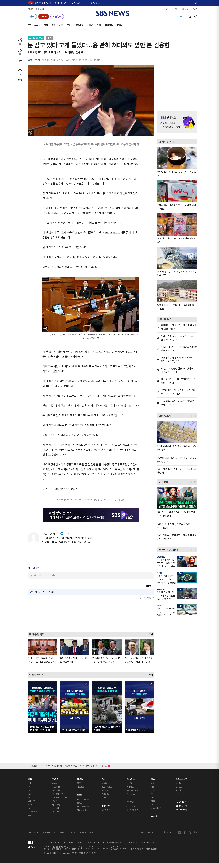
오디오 (79, 794)
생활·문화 (79, 25)
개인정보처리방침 (86, 832)
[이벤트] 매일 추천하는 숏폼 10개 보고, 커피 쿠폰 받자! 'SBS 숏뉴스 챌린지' (76, 765)
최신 (29, 783)
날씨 (152, 783)
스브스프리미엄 (181, 778)
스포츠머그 (130, 783)
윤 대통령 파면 (36, 37)
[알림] (196, 16)
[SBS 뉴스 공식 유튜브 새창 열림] (179, 832)
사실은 (104, 783)
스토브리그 (130, 794)
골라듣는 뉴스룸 (83, 799)
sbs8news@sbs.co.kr (115, 843)
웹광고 (62, 832)
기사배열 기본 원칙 (136, 849)
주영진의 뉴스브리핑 (59, 797)
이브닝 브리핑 (82, 787)
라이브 (153, 790)
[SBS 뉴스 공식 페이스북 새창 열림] (185, 832)
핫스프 (159, 606)
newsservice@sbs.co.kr (110, 847)
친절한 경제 (106, 790)
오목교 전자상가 (132, 810)
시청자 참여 (49, 832)
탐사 (103, 813)
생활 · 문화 (31, 801)
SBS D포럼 (180, 809)
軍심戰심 (80, 783)
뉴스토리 (55, 808)
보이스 (79, 803)
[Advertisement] (90, 615)
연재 (103, 778)
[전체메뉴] (29, 25)
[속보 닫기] (196, 3)
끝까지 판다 (106, 810)
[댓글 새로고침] (37, 568)
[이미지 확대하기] (31, 133)
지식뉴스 (179, 783)
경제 (53, 25)
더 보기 (149, 633)
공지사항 (154, 816)
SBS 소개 (33, 832)
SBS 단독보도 (107, 787)
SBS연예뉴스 (181, 801)
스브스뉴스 (130, 801)
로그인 (175, 9)
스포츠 (90, 25)
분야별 (30, 778)
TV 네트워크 (32, 812)
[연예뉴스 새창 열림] (177, 122)
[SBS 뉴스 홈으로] (112, 13)
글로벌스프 (161, 557)
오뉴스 (54, 801)
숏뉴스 (153, 794)
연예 (99, 25)
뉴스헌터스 (56, 787)
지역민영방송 (165, 832)
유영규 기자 (48, 533)
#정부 (182, 16)
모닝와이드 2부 (58, 794)
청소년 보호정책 (151, 849)
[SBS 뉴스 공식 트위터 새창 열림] (190, 832)
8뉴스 (37, 25)
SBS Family (147, 832)
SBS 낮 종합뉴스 (83, 810)
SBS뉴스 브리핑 (83, 806)
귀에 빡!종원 (130, 787)
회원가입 (185, 9)
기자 (152, 797)
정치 (46, 25)
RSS (153, 805)
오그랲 (159, 573)
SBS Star (180, 805)
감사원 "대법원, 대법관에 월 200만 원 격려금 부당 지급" (67, 542)
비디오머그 (130, 778)
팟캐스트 (179, 787)
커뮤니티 (179, 790)
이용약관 (72, 832)
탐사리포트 (106, 805)
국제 (69, 25)
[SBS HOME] (195, 9)
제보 (152, 787)
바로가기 (154, 778)
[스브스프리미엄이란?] (179, 549)
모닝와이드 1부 (57, 790)
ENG (166, 9)
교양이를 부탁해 (132, 790)
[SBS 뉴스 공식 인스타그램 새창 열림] (196, 832)
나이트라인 (56, 805)
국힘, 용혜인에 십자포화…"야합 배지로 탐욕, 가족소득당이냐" (69, 538)
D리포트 (105, 797)
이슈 (29, 815)
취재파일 (109, 25)
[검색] (189, 16)
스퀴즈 (178, 794)
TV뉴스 (120, 25)
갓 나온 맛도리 (131, 806)
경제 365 (105, 794)
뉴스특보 (55, 812)
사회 (61, 25)
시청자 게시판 (156, 808)
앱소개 (153, 801)
